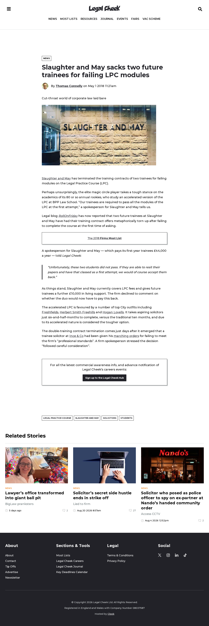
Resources (89, 19)
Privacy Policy (116, 561)
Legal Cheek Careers (70, 561)
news (8, 488)
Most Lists (68, 19)
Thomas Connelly (69, 86)
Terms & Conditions (120, 555)
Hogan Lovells (113, 312)
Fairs (135, 19)
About (9, 555)
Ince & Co (76, 336)
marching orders (126, 336)
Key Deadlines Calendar (72, 572)
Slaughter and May (56, 178)
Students (126, 418)
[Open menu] (8, 8)
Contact (10, 561)
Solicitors (109, 418)
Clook (111, 613)
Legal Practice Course (57, 418)
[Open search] (200, 8)
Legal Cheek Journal (69, 566)
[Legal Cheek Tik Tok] (185, 555)
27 (134, 510)
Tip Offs (10, 566)
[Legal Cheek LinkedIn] (176, 555)
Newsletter (12, 577)
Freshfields (50, 312)
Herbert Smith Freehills (77, 312)
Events (122, 19)
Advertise (11, 572)
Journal (107, 19)
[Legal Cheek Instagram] (168, 555)
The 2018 (104, 238)
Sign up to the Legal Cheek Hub (104, 377)
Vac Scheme (152, 19)
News (52, 19)
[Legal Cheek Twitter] (159, 555)
